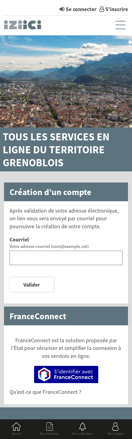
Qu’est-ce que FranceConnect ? (45, 391)
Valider (31, 284)
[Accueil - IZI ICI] (23, 26)
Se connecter (81, 9)
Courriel (19, 239)
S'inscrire (116, 9)
